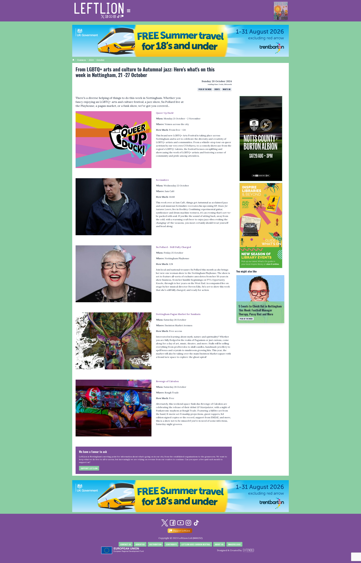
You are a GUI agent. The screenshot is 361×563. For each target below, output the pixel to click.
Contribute (171, 544)
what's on (226, 89)
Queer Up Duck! (165, 112)
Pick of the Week (205, 89)
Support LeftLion (89, 468)
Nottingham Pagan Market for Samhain (178, 314)
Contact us (125, 544)
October (100, 60)
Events (217, 89)
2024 (91, 60)
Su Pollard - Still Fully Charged (173, 247)
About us (219, 544)
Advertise (140, 544)
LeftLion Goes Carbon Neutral (195, 544)
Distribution (155, 544)
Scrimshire (162, 179)
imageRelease (234, 544)
